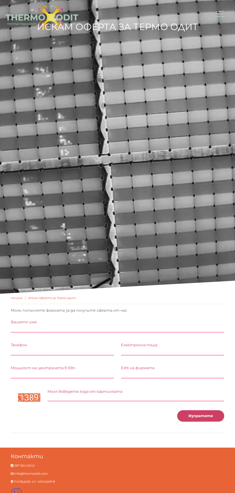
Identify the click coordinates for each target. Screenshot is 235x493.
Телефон (19, 345)
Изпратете (200, 416)
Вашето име (24, 322)
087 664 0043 (24, 465)
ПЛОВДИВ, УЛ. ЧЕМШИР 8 (34, 481)
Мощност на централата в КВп (43, 368)
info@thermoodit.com (31, 473)
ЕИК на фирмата (137, 368)
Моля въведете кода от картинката (85, 391)
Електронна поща (139, 345)
